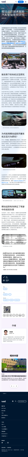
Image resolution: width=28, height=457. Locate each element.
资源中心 (4, 393)
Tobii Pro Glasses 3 (19, 180)
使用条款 (9, 447)
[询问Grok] (14, 315)
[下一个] (16, 386)
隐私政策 (3, 447)
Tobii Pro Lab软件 (20, 43)
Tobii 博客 (4, 426)
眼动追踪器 (5, 294)
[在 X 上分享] (23, 315)
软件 (9, 294)
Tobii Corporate (21, 401)
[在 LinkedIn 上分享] (20, 315)
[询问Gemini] (10, 315)
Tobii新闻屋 (4, 429)
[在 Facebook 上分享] (17, 315)
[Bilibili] (8, 443)
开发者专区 (4, 436)
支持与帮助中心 (5, 415)
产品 (2, 413)
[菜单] (25, 2)
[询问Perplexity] (7, 315)
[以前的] (11, 386)
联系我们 (21, 2)
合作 (2, 424)
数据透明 (3, 431)
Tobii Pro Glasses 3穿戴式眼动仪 (13, 42)
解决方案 (3, 410)
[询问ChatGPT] (4, 315)
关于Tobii (4, 408)
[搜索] (15, 401)
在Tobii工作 (4, 433)
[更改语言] (12, 401)
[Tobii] (4, 2)
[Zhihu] (5, 443)
